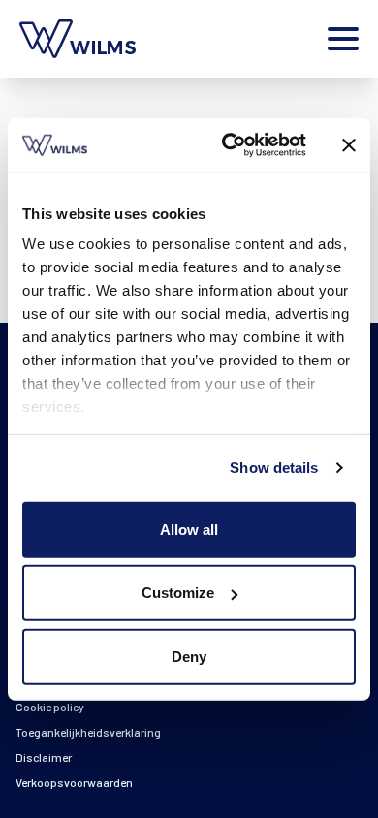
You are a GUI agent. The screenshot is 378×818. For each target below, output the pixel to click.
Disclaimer (44, 757)
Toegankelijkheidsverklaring (88, 732)
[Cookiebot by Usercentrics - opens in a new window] (229, 145)
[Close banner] (349, 145)
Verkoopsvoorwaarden (74, 782)
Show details (274, 467)
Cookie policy (50, 706)
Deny (189, 655)
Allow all (189, 528)
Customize (178, 592)
